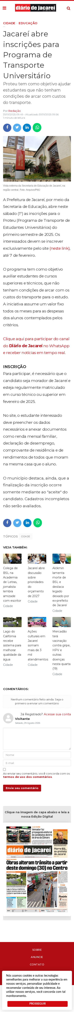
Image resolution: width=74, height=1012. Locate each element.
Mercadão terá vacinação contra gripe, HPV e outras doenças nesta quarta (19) (61, 650)
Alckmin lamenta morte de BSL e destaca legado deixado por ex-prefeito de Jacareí (60, 586)
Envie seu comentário (22, 788)
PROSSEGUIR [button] (37, 1003)
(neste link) (59, 248)
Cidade (25, 536)
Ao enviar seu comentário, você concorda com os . (36, 775)
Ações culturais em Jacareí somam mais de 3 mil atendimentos (38, 645)
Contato (37, 964)
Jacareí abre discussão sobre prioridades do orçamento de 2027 (36, 582)
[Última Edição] (37, 870)
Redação (14, 110)
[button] (4, 8)
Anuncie (37, 957)
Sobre (37, 949)
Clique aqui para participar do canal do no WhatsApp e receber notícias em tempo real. (36, 345)
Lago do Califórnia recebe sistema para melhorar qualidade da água (12, 645)
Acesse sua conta (57, 714)
